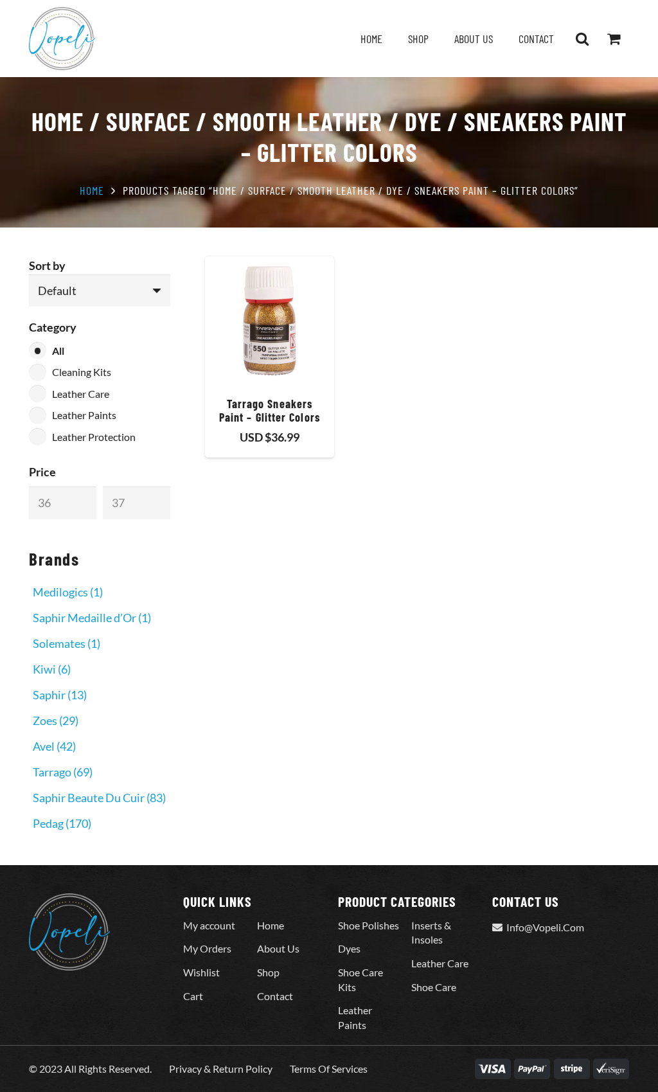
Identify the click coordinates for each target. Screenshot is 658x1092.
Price (42, 472)
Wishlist (201, 972)
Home (92, 190)
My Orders (207, 948)
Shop (268, 972)
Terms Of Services (329, 1068)
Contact (275, 996)
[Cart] (613, 38)
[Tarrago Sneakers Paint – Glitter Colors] (269, 321)
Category (52, 327)
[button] (582, 38)
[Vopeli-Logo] (62, 38)
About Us (278, 948)
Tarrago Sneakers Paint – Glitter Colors (269, 411)
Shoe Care (433, 987)
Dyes (349, 948)
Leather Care (439, 963)
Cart (193, 996)
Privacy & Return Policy (220, 1068)
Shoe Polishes (368, 925)
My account (209, 925)
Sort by (47, 265)
